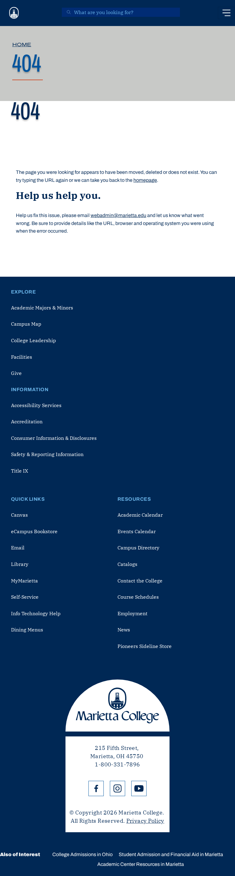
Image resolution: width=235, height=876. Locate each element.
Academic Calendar (140, 515)
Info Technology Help (36, 613)
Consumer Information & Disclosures (54, 438)
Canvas (19, 515)
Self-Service (25, 597)
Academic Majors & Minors (42, 308)
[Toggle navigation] (226, 13)
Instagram (117, 788)
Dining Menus (27, 630)
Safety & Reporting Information (47, 454)
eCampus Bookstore (34, 531)
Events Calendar (137, 531)
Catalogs (127, 564)
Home (21, 44)
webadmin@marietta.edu (118, 215)
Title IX (19, 471)
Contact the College (140, 581)
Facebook (96, 788)
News (124, 630)
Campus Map (26, 324)
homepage (145, 180)
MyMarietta (24, 581)
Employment (132, 613)
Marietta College (117, 705)
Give (16, 373)
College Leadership (33, 340)
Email (17, 548)
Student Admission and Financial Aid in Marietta (171, 854)
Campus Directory (138, 548)
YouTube (139, 788)
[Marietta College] (14, 13)
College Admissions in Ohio (82, 854)
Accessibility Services (36, 405)
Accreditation (27, 421)
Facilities (21, 357)
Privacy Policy (145, 820)
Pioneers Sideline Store (145, 646)
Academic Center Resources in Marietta (140, 864)
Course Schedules (138, 597)
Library (19, 564)
